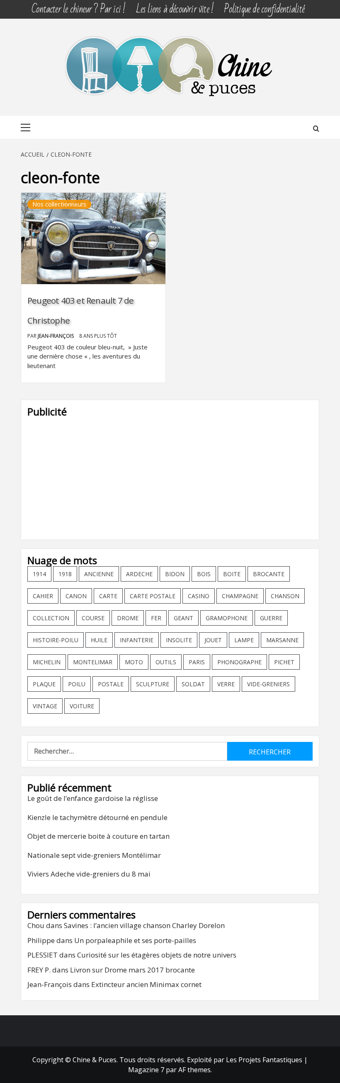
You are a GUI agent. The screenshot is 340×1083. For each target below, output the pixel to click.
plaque (44, 684)
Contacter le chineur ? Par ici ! (78, 9)
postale (111, 684)
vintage (45, 706)
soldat (193, 684)
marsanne (282, 640)
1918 (65, 574)
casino (198, 596)
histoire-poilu (55, 640)
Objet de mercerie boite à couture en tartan (98, 836)
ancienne (99, 574)
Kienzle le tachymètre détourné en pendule (97, 817)
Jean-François (56, 335)
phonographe (239, 662)
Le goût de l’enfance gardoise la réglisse (92, 798)
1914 (39, 574)
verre (226, 684)
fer (156, 618)
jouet (213, 640)
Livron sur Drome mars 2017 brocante (132, 970)
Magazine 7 (146, 1069)
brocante (268, 574)
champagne (240, 596)
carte (108, 596)
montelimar (92, 662)
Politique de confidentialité (264, 9)
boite (231, 574)
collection (51, 618)
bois (204, 574)
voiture (82, 706)
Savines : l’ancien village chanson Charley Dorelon (144, 925)
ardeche (139, 574)
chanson (285, 596)
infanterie (136, 640)
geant (183, 618)
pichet (284, 662)
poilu (76, 684)
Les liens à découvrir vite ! (175, 9)
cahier (43, 596)
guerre (271, 618)
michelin (47, 662)
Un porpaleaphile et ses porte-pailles (135, 940)
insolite (179, 640)
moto (134, 662)
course (93, 618)
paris (197, 662)
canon (76, 596)
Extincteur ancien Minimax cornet (146, 984)
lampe (244, 640)
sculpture (152, 684)
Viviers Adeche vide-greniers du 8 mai (89, 874)
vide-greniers (268, 684)
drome (127, 618)
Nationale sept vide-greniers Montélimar (94, 855)
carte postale (152, 596)
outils (165, 662)
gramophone (227, 618)
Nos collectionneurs (59, 204)
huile (99, 640)
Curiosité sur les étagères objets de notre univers (156, 955)
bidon (175, 574)
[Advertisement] (170, 475)
